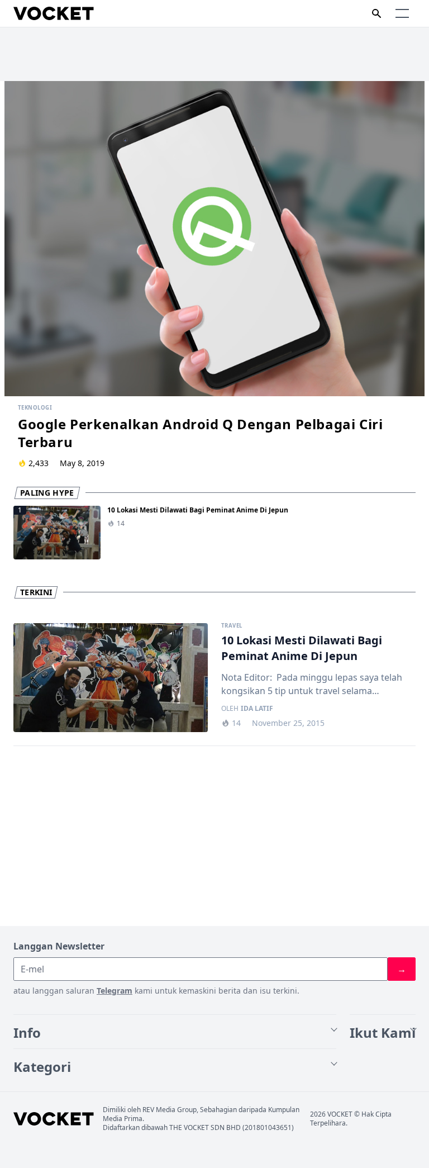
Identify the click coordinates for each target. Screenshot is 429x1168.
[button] (402, 13)
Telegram (114, 990)
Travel (231, 626)
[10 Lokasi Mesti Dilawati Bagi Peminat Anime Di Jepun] (110, 678)
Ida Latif (257, 708)
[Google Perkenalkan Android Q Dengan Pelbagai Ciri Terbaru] (214, 238)
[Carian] (376, 13)
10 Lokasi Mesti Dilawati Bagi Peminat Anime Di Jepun (197, 510)
